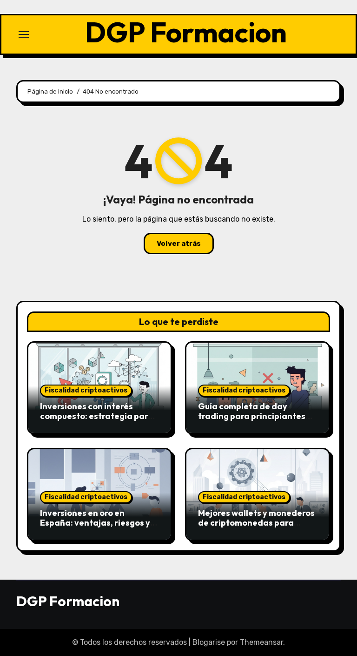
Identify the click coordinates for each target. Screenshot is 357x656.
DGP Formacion (186, 32)
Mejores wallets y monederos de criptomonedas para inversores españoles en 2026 (256, 527)
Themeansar (261, 642)
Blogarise (208, 642)
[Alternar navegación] (23, 34)
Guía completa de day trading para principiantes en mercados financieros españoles (251, 421)
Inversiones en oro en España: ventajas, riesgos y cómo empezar (95, 522)
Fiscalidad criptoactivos (86, 390)
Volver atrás (179, 243)
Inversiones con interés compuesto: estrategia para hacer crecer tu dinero (96, 416)
